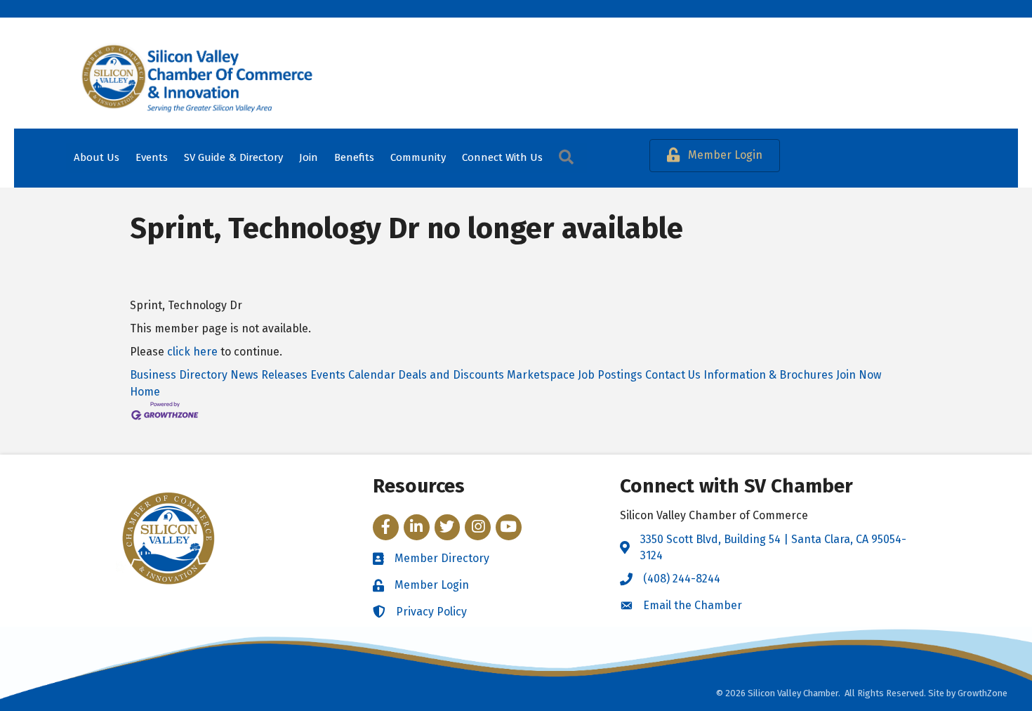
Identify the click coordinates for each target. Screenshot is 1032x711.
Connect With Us (502, 157)
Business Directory (178, 374)
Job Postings (610, 374)
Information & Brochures (768, 374)
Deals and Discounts (451, 374)
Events (151, 157)
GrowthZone (982, 693)
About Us (96, 157)
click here (192, 351)
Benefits (354, 157)
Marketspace (541, 374)
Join (308, 157)
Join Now (858, 374)
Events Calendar (352, 374)
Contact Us (673, 374)
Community (418, 157)
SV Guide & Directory (233, 157)
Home (145, 391)
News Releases (268, 374)
